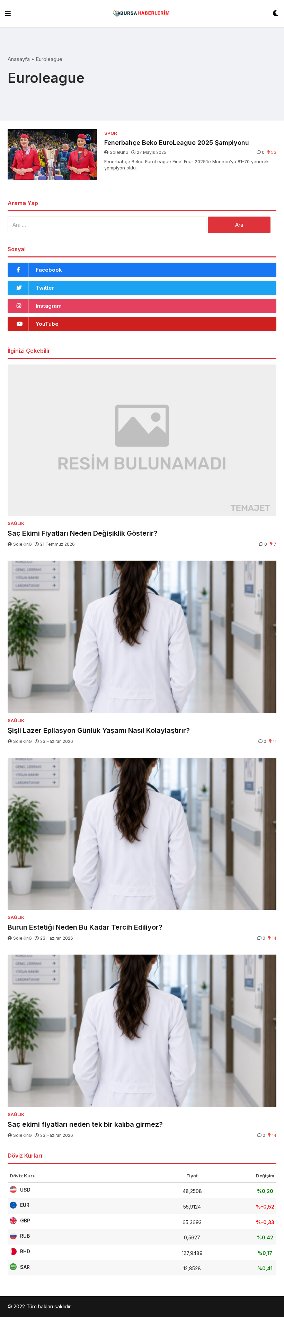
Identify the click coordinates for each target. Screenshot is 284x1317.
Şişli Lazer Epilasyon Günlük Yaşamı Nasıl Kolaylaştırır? (99, 730)
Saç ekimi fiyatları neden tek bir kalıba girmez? (85, 1124)
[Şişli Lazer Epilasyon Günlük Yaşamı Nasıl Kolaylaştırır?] (142, 637)
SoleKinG (119, 152)
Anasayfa (19, 59)
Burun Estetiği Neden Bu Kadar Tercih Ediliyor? (85, 927)
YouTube (47, 324)
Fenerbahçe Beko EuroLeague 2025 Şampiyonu (176, 142)
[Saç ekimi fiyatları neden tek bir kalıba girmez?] (142, 1031)
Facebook (49, 269)
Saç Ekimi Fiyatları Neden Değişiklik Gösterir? (83, 533)
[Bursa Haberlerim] (142, 13)
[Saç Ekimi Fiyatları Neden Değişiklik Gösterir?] (142, 440)
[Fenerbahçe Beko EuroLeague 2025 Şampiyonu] (52, 154)
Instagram (49, 305)
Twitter (45, 287)
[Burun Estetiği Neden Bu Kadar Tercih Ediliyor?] (142, 834)
